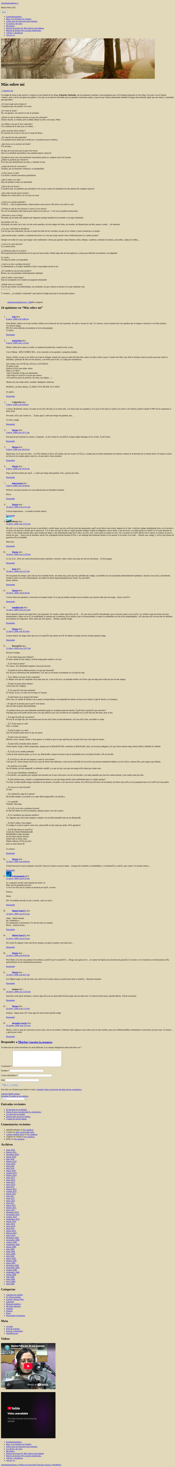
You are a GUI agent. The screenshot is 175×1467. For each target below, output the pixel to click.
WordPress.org (12, 1333)
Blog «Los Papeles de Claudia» (19, 19)
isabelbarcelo (17, 607)
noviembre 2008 (12, 1268)
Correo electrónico (9, 1075)
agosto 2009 (11, 1247)
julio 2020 (10, 1159)
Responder (10, 335)
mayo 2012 (10, 1184)
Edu (14, 317)
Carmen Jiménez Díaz (15, 1134)
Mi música (10, 26)
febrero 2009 (11, 1261)
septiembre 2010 (12, 1219)
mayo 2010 (10, 1226)
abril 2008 (10, 1284)
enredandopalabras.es (9, 3)
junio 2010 (10, 1224)
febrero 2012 (11, 1189)
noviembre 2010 (12, 1214)
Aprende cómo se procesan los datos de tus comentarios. (59, 1089)
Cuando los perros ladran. (16, 1119)
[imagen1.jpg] (7, 91)
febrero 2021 (11, 1152)
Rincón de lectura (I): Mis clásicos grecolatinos (25, 28)
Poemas (9, 1311)
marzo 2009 (11, 1258)
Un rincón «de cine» (14, 23)
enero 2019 (10, 1164)
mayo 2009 (10, 1254)
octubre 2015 (11, 1173)
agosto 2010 (11, 1221)
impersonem (17, 483)
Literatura (10, 1302)
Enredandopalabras (14, 17)
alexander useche (19, 1023)
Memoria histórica (13, 1304)
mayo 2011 (10, 1201)
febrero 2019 (11, 1161)
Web (3, 1080)
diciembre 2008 (12, 1265)
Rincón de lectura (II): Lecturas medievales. (23, 30)
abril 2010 (10, 1228)
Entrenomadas (18, 876)
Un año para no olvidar (15, 1114)
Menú (4, 12)
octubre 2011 (11, 1191)
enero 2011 (10, 1210)
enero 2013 (10, 1180)
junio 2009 (10, 1251)
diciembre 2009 (12, 1238)
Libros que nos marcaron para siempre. (22, 21)
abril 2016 (10, 1168)
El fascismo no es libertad (16, 1110)
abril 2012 (10, 1187)
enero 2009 (10, 1263)
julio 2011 (10, 1196)
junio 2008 (10, 1279)
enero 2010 (10, 1235)
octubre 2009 (11, 1242)
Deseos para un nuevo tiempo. (18, 1116)
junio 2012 (10, 1182)
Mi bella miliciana (13, 1306)
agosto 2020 (11, 1157)
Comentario (6, 1066)
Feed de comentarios (14, 1331)
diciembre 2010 (12, 1212)
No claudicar (28, 1130)
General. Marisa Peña (15, 1299)
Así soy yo (10, 35)
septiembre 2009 (12, 1244)
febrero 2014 (11, 1175)
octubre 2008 (11, 1270)
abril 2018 (10, 1166)
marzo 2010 (11, 1231)
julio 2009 (10, 1249)
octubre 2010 (11, 1217)
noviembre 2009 (12, 1240)
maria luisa (17, 340)
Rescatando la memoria (15, 1315)
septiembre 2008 (12, 1272)
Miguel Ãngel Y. (19, 911)
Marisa (15, 430)
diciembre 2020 (12, 1154)
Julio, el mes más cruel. (25, 1132)
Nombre (5, 1071)
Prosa (8, 1313)
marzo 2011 (11, 1205)
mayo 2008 (10, 1281)
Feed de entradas (13, 1329)
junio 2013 (10, 1178)
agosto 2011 (11, 1194)
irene (14, 569)
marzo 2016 (11, 1171)
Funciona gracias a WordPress (49, 1465)
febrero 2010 (11, 1233)
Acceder (9, 1326)
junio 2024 (10, 1150)
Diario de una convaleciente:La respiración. (23, 1112)
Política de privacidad (27, 1465)
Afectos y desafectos (14, 33)
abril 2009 (10, 1256)
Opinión (9, 1309)
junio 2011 (10, 1198)
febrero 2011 (11, 1208)
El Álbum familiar (13, 1297)
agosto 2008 (11, 1275)
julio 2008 (10, 1277)
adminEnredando (14, 302)
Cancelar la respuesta (40, 1042)
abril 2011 (10, 1203)
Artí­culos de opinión (14, 1295)
